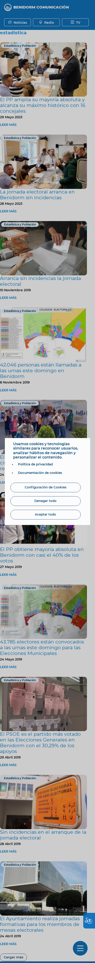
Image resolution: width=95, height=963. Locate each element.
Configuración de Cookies (45, 487)
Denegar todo (45, 501)
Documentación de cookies (40, 473)
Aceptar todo (45, 514)
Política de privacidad (35, 464)
